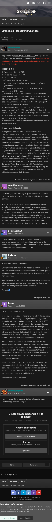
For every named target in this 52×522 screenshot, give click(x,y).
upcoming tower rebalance (23, 56)
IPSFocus (25, 497)
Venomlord (24, 385)
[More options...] (47, 49)
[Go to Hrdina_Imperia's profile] (4, 392)
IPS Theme (16, 497)
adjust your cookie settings (22, 509)
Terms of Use (24, 512)
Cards (20, 39)
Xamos (42, 385)
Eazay (11, 303)
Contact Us (36, 497)
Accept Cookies (9, 518)
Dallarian (26, 180)
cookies (15, 507)
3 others (42, 180)
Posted (18, 50)
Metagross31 (39, 298)
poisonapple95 (15, 231)
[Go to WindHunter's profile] (4, 48)
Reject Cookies (25, 518)
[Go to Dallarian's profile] (4, 256)
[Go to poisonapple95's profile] (4, 232)
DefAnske (32, 385)
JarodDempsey (15, 185)
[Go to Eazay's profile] (4, 304)
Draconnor (18, 180)
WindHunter (8, 37)
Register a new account (26, 436)
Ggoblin (32, 180)
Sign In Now (26, 450)
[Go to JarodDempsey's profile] (4, 186)
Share (13, 465)
